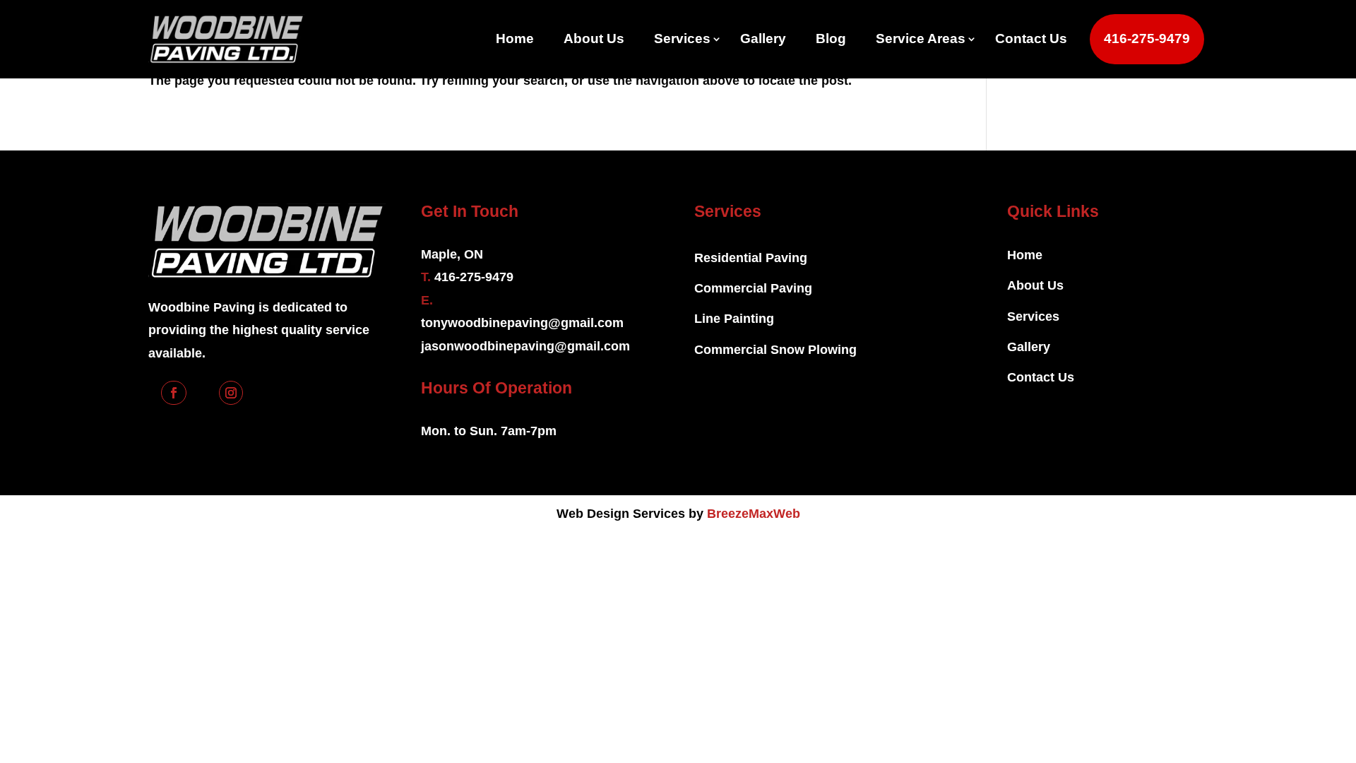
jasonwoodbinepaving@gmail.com (525, 346)
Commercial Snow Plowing (775, 350)
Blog (831, 38)
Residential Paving (750, 258)
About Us (594, 38)
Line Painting (734, 319)
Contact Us (1031, 38)
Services (682, 38)
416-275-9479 (1147, 38)
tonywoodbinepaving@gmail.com (522, 323)
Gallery (763, 38)
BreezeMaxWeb (753, 514)
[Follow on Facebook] (173, 393)
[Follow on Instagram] (231, 393)
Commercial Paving (753, 288)
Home (515, 38)
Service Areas (920, 38)
